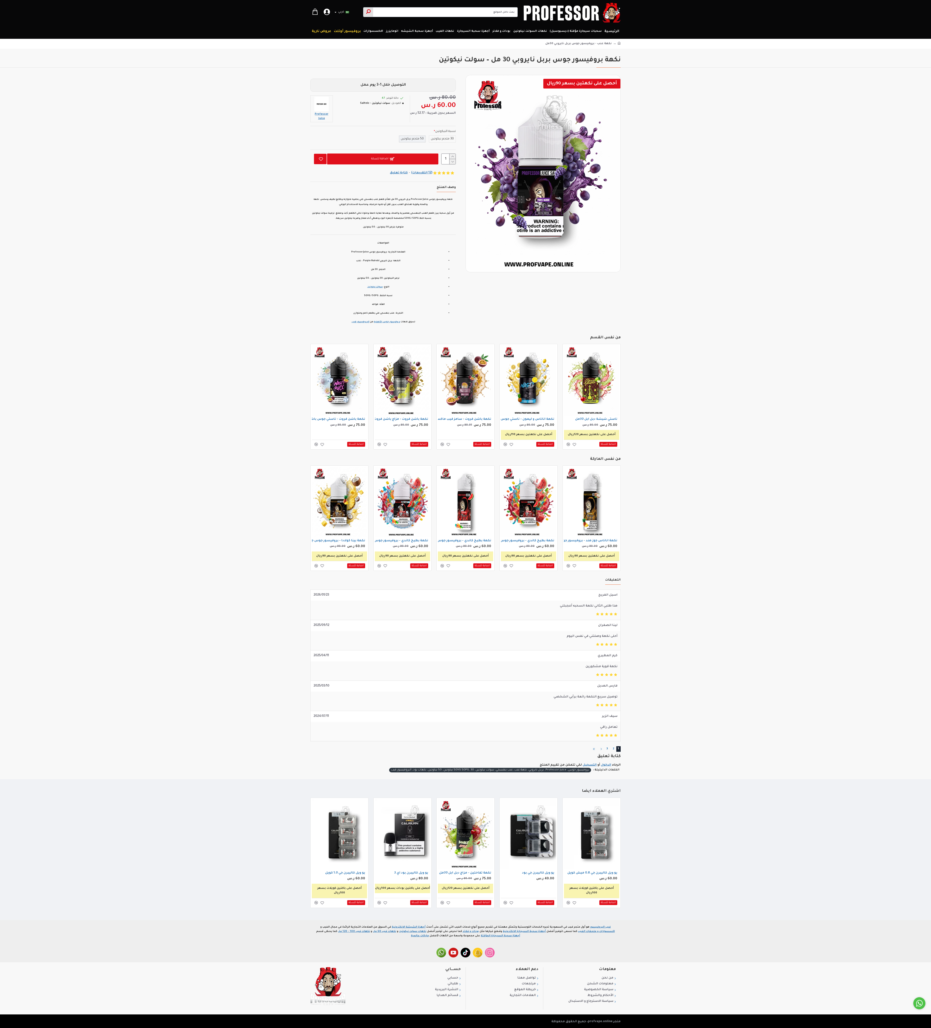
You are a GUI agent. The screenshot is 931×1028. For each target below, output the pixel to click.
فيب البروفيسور (600, 927)
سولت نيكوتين (375, 287)
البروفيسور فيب (360, 322)
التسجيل (590, 765)
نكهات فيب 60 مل (384, 931)
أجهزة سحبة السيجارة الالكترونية (524, 931)
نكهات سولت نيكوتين (412, 931)
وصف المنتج (446, 187)
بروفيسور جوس (391, 322)
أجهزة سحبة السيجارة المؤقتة (500, 935)
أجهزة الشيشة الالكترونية (408, 927)
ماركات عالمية (420, 935)
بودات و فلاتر (471, 931)
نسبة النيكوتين (445, 131)
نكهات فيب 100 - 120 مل (354, 931)
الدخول (606, 765)
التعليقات (613, 580)
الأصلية (378, 322)
